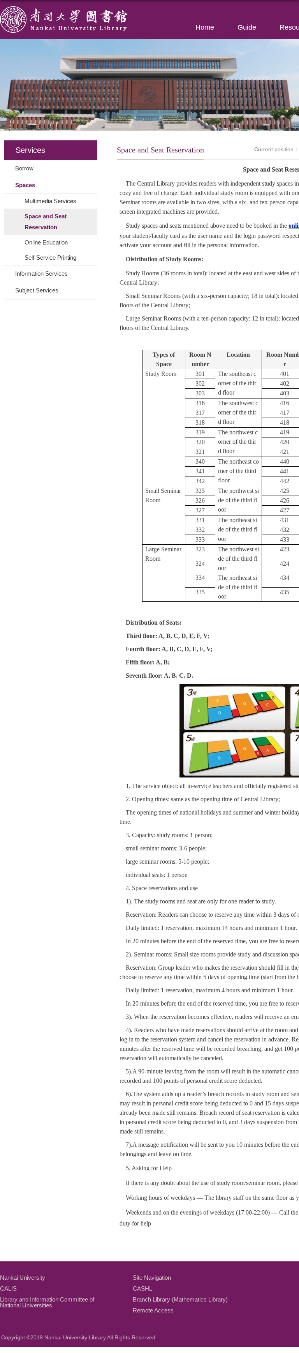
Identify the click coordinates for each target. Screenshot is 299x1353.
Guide (246, 27)
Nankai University (22, 1277)
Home (204, 27)
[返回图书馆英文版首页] (64, 9)
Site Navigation (152, 1277)
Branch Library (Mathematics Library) (180, 1299)
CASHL (142, 1288)
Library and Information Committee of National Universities (47, 1302)
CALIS (8, 1288)
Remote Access (153, 1310)
